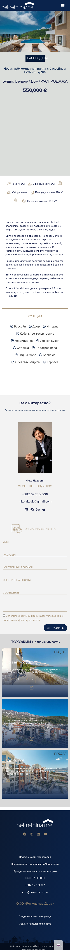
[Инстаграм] (31, 834)
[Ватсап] (32, 510)
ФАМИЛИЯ (9, 554)
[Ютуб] (45, 834)
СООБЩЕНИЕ (11, 592)
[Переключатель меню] (63, 5)
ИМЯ (6, 542)
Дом (34, 81)
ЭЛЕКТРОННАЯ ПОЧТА (17, 580)
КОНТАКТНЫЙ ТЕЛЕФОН (18, 567)
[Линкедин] (38, 834)
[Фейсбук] (24, 834)
